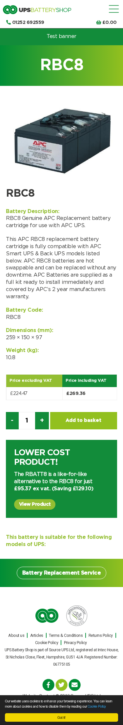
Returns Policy (101, 635)
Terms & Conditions (66, 635)
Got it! (61, 717)
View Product (35, 504)
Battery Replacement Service (61, 573)
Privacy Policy (75, 642)
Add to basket (83, 420)
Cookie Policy (97, 706)
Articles (36, 635)
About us (16, 635)
